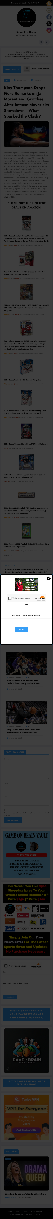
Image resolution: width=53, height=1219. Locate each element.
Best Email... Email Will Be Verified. (26, 616)
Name (26, 604)
